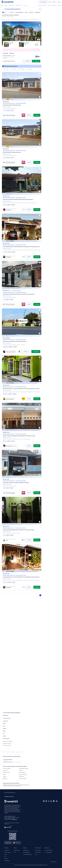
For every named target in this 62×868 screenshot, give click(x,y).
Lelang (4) (26, 19)
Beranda (3, 751)
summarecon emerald (6, 768)
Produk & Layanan (7, 852)
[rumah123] (11, 801)
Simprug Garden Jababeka (23, 768)
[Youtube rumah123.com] (51, 801)
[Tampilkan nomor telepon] (28, 351)
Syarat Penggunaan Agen (27, 854)
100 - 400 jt (5, 69)
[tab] (13, 715)
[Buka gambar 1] (19, 40)
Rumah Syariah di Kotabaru (7, 743)
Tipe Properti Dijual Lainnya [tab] (9, 792)
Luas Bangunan (37, 12)
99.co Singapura (38, 852)
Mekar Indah (5, 778)
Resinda (4, 774)
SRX (36, 854)
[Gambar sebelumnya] (3, 34)
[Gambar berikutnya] (39, 34)
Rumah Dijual (8, 751)
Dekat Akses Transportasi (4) (16, 19)
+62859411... (28, 61)
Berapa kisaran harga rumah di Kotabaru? (11, 783)
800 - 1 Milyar (29, 69)
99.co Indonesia (38, 850)
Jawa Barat (12, 751)
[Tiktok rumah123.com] (57, 801)
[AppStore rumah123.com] (8, 842)
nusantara (20, 770)
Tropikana (4, 776)
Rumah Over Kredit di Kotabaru (8, 741)
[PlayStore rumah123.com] (17, 842)
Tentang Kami (6, 850)
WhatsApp (37, 61)
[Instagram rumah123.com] (48, 801)
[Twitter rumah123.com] (46, 801)
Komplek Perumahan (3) (34, 19)
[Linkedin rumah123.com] (54, 801)
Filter (4, 12)
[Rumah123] (7, 2)
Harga (26, 12)
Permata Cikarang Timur (23, 774)
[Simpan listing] (39, 25)
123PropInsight (6, 860)
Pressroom (6, 858)
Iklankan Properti (17, 850)
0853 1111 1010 (14, 819)
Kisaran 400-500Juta (6, 718)
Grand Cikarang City (22, 772)
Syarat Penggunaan (26, 852)
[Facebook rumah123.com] (44, 801)
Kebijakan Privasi (26, 850)
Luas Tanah (31, 12)
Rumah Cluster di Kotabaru (7, 745)
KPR (14, 852)
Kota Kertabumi (21, 776)
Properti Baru (11, 12)
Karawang (17, 751)
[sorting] (7, 12)
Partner (5, 854)
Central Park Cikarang (22, 778)
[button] (20, 9)
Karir (5, 856)
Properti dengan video (19, 12)
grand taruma (5, 770)
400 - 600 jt (13, 69)
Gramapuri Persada (6, 772)
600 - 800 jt (21, 69)
